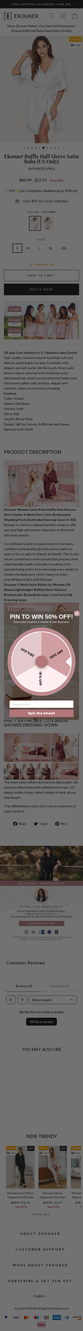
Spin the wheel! (41, 713)
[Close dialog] (76, 613)
